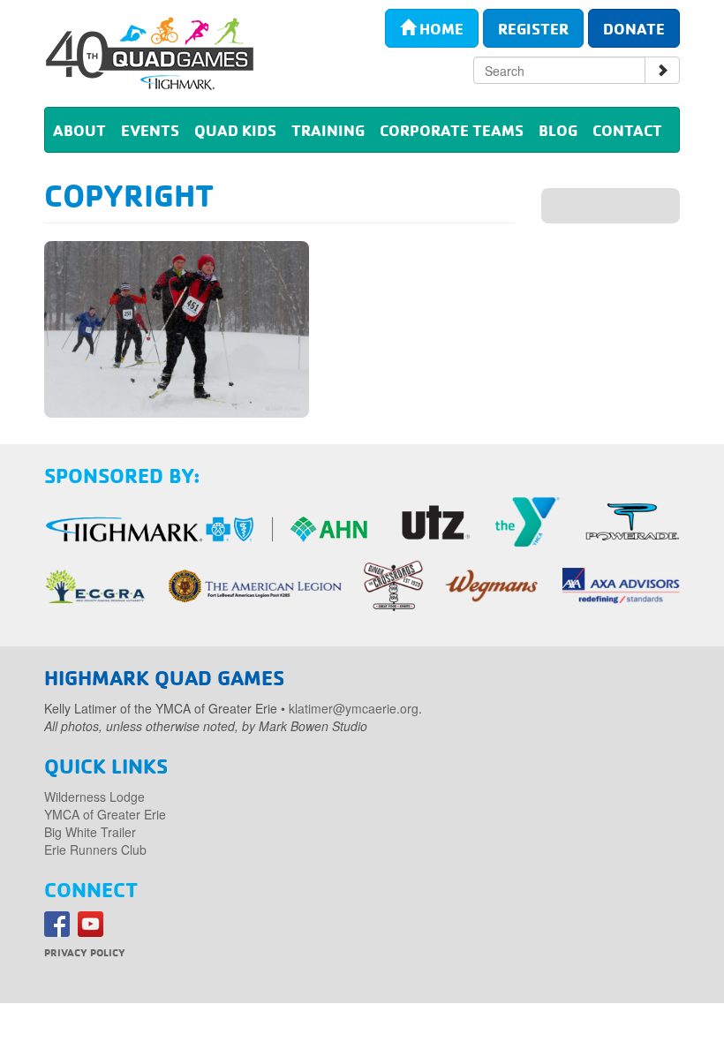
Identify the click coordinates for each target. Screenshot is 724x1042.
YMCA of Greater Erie (105, 814)
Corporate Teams (452, 130)
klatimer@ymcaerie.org (354, 708)
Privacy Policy (84, 952)
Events (150, 130)
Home (440, 28)
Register (533, 28)
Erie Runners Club (95, 849)
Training (328, 130)
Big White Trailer (90, 832)
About (79, 130)
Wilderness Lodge (94, 796)
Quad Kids (235, 130)
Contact (627, 130)
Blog (558, 130)
